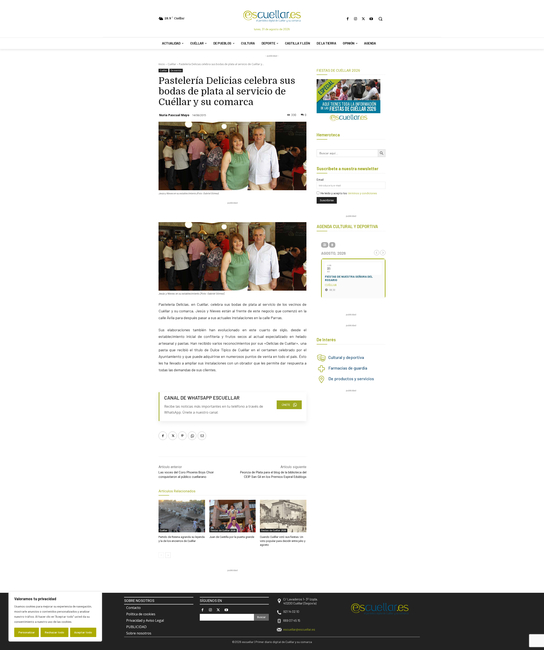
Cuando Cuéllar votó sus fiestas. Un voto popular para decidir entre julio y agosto (282, 540)
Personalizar (26, 632)
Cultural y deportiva (346, 357)
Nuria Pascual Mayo (174, 115)
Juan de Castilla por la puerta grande (231, 537)
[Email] (202, 435)
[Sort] (332, 245)
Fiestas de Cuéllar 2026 (223, 530)
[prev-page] (161, 555)
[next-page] (168, 555)
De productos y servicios (351, 378)
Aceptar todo (83, 632)
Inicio (162, 64)
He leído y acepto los (348, 193)
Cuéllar (172, 64)
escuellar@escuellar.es (299, 629)
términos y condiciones (362, 193)
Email (320, 179)
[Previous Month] (376, 252)
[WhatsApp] (192, 435)
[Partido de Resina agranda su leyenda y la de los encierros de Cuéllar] (182, 516)
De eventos (176, 70)
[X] (363, 19)
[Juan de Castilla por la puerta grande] (232, 516)
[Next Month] (382, 252)
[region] (55, 616)
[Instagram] (355, 19)
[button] (380, 19)
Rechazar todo (54, 632)
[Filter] (324, 245)
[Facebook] (347, 19)
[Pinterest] (182, 435)
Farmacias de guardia (347, 367)
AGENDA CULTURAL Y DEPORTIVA (347, 226)
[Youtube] (371, 19)
